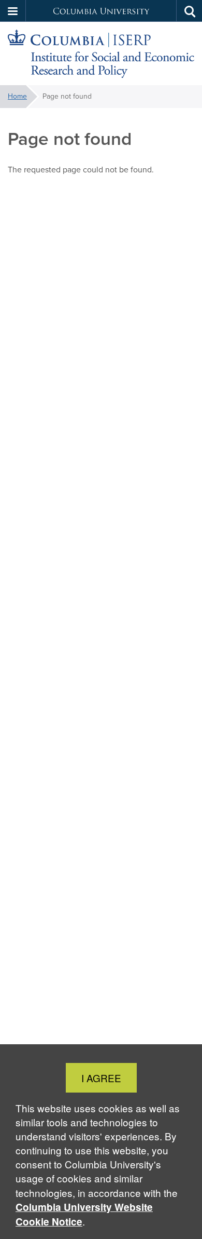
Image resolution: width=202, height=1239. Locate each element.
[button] (13, 11)
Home (17, 96)
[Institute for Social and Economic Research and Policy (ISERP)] (101, 54)
